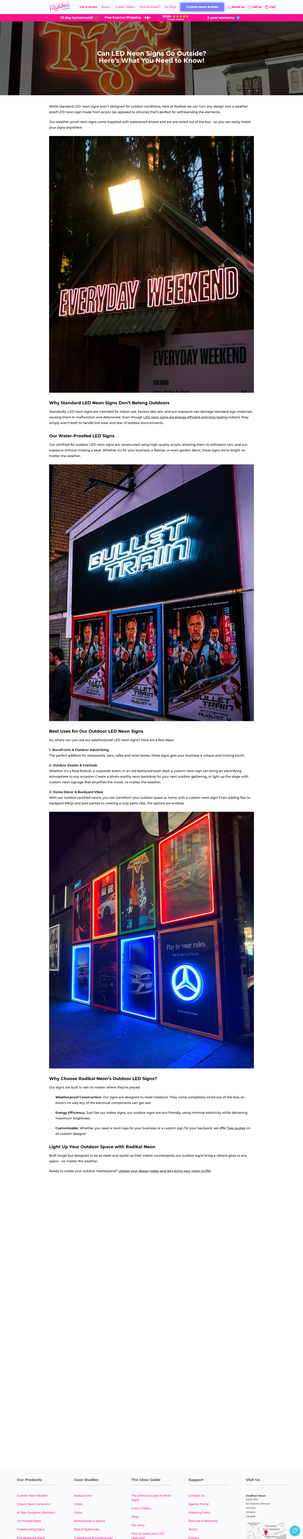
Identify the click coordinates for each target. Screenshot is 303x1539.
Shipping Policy (199, 1512)
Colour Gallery (125, 7)
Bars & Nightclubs (86, 1529)
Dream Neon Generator (34, 1504)
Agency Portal (198, 1504)
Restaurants (83, 1495)
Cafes (78, 1504)
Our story (138, 1525)
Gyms (78, 1512)
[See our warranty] (223, 18)
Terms (192, 1529)
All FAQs (170, 7)
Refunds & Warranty (203, 1521)
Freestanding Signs (31, 1529)
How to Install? (149, 7)
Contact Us (196, 1495)
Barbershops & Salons (89, 1521)
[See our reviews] (175, 18)
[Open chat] (295, 1531)
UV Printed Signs (29, 1521)
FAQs (135, 1516)
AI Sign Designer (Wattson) (36, 1512)
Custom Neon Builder (32, 1495)
